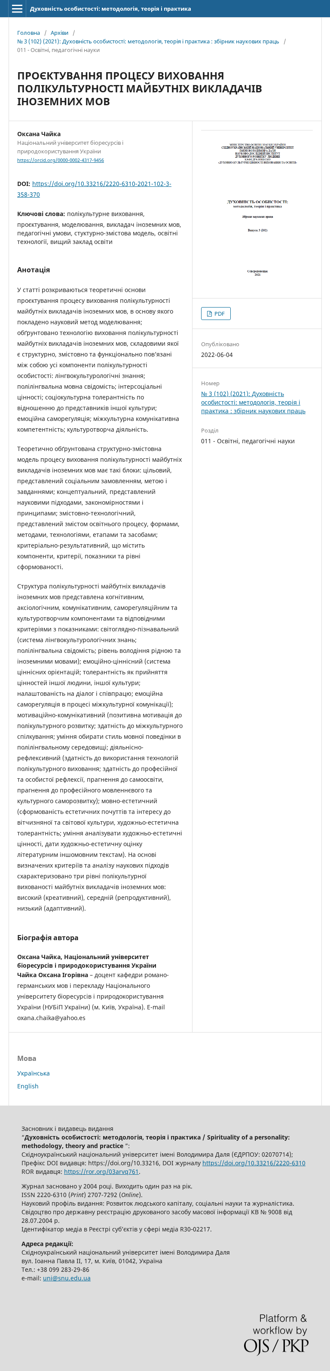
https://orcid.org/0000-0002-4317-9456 (60, 160)
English (28, 1086)
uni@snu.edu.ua (67, 1278)
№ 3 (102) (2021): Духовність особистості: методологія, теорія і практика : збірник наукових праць (148, 41)
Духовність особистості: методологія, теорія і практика (110, 8)
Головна (28, 33)
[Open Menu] (17, 8)
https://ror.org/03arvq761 (101, 1171)
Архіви (59, 33)
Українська (33, 1073)
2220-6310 (254, 1163)
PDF (219, 313)
